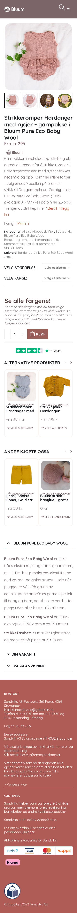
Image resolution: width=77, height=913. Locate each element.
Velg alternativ (22, 404)
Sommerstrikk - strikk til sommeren (29, 244)
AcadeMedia (46, 820)
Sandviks (11, 803)
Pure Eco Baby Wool (58, 253)
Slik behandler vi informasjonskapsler (32, 755)
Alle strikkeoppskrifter (38, 231)
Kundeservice (17, 784)
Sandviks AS (38, 904)
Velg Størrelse (20, 267)
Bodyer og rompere (18, 240)
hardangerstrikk (29, 253)
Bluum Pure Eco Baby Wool (23, 236)
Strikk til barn (13, 248)
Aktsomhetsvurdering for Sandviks (30, 840)
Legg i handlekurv (58, 493)
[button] (68, 9)
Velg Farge (15, 278)
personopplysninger (19, 832)
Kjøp (41, 334)
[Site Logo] (14, 9)
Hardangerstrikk (47, 240)
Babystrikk (63, 231)
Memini (23, 223)
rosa (9, 257)
